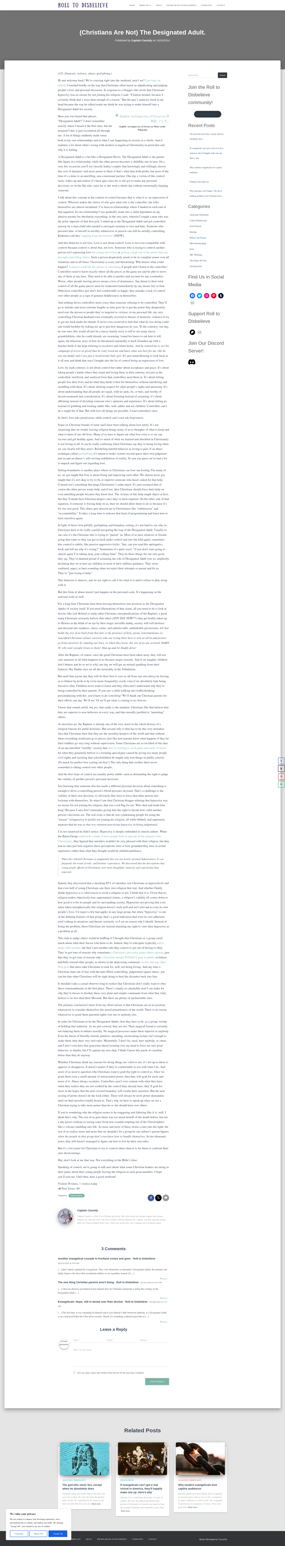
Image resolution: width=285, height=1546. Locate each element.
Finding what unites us (199, 181)
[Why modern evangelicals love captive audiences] (200, 1458)
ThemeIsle (222, 1539)
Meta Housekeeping (198, 243)
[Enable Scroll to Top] (279, 1540)
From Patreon (77, 1196)
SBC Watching (196, 254)
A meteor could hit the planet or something (95, 267)
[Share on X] (281, 768)
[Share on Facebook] (281, 761)
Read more (96, 1503)
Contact (221, 5)
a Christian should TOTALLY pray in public (128, 957)
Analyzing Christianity (199, 214)
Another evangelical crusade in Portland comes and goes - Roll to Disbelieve (106, 1258)
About (159, 5)
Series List (144, 5)
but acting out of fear (104, 252)
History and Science (198, 237)
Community (206, 5)
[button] (150, 5)
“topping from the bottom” (97, 236)
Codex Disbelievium (198, 220)
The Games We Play (198, 260)
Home (132, 5)
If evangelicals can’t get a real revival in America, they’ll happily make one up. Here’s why (206, 153)
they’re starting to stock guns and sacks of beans (137, 748)
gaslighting (85, 453)
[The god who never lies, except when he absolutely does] (84, 1458)
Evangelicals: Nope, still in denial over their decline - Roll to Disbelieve (103, 1301)
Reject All (38, 1533)
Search (222, 75)
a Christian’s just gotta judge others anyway (137, 952)
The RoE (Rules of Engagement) (181, 5)
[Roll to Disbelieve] (83, 5)
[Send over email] (281, 784)
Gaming (193, 231)
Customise (19, 1533)
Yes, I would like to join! (207, 114)
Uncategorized (196, 266)
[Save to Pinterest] (281, 776)
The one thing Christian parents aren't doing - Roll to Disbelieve (98, 1282)
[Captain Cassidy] (65, 1215)
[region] (38, 1524)
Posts (192, 249)
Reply (165, 1279)
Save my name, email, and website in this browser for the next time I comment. (110, 1372)
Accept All (57, 1533)
